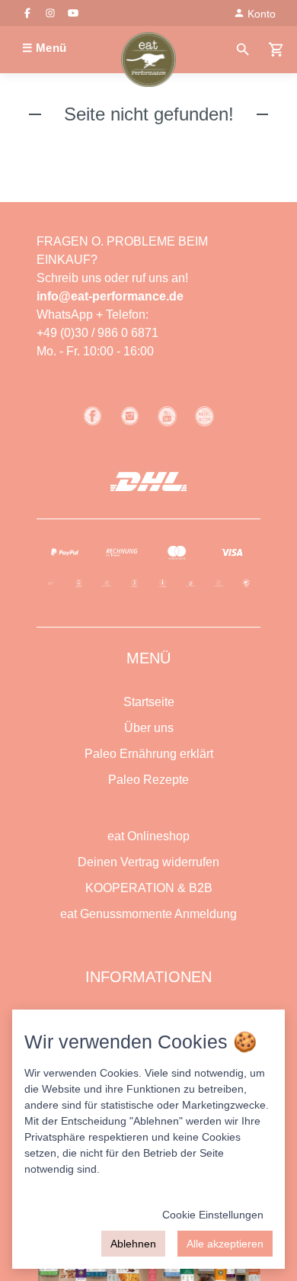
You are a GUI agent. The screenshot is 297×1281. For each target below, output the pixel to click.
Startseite (148, 701)
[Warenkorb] (276, 48)
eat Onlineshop (148, 836)
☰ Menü (44, 47)
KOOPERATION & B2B (148, 887)
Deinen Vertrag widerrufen (148, 862)
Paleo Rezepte (148, 779)
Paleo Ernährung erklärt (149, 753)
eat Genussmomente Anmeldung (148, 913)
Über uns (149, 727)
